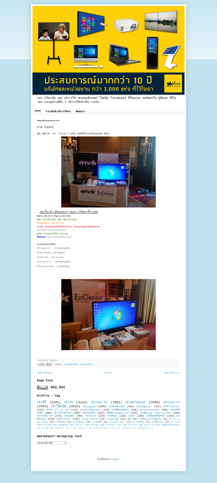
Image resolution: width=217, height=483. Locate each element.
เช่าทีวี (41, 402)
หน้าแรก (108, 373)
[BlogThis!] (42, 364)
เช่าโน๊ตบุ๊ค (59, 406)
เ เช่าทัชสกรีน (126, 428)
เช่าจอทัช (69, 415)
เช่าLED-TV (99, 402)
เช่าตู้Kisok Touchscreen (155, 413)
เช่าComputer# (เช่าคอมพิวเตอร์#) (54, 248)
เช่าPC (131, 415)
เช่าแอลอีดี (97, 422)
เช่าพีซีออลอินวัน (120, 409)
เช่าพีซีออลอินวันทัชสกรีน (150, 419)
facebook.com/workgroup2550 (51, 230)
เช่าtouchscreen (149, 409)
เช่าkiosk (90, 415)
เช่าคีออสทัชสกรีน (155, 415)
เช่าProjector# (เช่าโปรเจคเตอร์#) (54, 262)
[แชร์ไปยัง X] (45, 364)
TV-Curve (175, 422)
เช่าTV (68, 402)
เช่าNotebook (135, 402)
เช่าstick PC (82, 428)
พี (108, 428)
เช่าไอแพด (47, 425)
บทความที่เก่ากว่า (171, 373)
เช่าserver (133, 425)
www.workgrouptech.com (59, 237)
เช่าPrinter (64, 419)
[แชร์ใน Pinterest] (50, 364)
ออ (115, 428)
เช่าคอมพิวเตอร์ (71, 364)
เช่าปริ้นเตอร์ (79, 422)
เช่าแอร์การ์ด (97, 428)
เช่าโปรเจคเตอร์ (62, 413)
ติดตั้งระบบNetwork (118, 413)
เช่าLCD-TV (171, 402)
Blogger (115, 459)
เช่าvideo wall (117, 422)
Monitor (80, 425)
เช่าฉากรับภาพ (45, 415)
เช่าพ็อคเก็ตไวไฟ (143, 428)
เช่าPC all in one (57, 409)
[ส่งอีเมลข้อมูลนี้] (39, 364)
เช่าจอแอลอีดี (112, 419)
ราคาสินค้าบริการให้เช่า (58, 111)
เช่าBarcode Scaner (63, 428)
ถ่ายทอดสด (60, 422)
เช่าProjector (171, 406)
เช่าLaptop (89, 406)
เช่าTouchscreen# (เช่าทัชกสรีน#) (53, 266)
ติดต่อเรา (80, 111)
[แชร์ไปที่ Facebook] (47, 364)
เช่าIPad (95, 425)
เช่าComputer (86, 364)
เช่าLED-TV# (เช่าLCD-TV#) (50, 257)
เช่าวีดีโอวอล (157, 422)
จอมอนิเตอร (63, 425)
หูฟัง (129, 419)
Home (38, 111)
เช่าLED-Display (89, 419)
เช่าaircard (149, 425)
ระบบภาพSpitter (90, 409)
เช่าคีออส (112, 415)
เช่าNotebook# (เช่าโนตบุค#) (51, 253)
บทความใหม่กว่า (45, 373)
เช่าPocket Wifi (114, 425)
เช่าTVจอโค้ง (138, 422)
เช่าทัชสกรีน (88, 413)
